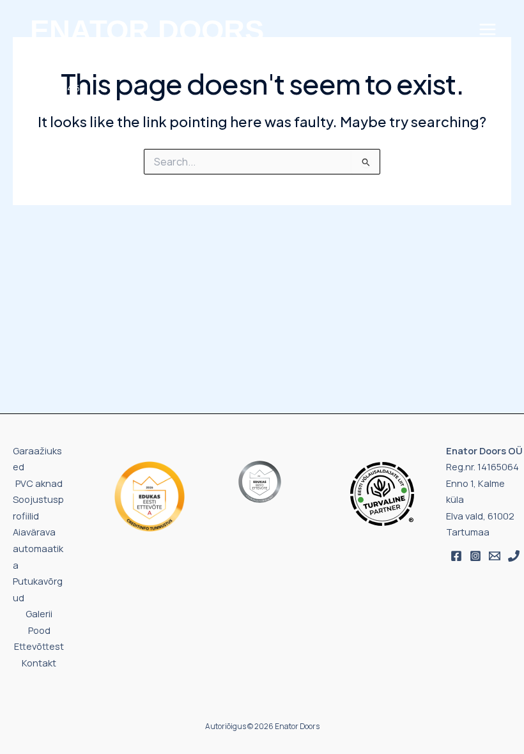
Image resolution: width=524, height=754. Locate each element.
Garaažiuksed (37, 458)
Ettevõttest (39, 646)
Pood (39, 630)
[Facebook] (456, 556)
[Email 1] (494, 556)
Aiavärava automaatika (38, 548)
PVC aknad (39, 483)
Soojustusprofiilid (38, 507)
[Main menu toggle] (488, 29)
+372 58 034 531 (55, 88)
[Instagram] (475, 556)
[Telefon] (514, 556)
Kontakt (39, 662)
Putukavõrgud (38, 589)
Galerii (39, 613)
